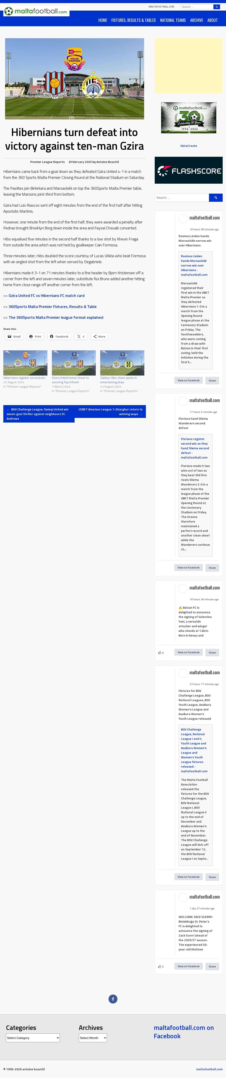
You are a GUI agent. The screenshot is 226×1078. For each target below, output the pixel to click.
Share (212, 380)
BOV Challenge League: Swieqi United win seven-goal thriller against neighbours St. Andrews (37, 414)
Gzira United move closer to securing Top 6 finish (70, 379)
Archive (196, 20)
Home (102, 20)
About (212, 20)
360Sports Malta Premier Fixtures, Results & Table (53, 307)
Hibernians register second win (24, 377)
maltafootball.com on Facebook (184, 1031)
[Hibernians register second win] (25, 363)
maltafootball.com (161, 6)
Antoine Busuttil (107, 161)
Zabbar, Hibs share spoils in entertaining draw (118, 379)
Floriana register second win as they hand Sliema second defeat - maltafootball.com (195, 448)
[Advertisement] (189, 65)
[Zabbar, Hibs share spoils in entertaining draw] (122, 363)
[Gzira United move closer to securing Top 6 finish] (74, 363)
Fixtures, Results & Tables (133, 20)
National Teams (173, 20)
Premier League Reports (47, 161)
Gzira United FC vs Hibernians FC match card (47, 295)
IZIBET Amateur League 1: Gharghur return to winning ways (111, 411)
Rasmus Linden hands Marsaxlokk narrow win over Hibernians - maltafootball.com (194, 265)
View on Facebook (189, 380)
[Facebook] (113, 999)
